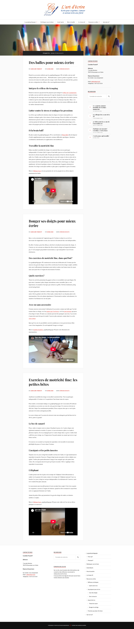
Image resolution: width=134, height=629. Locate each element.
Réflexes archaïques (93, 582)
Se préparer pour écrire (94, 589)
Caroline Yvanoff (36, 69)
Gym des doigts (64, 69)
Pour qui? (90, 556)
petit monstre (67, 311)
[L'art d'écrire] (67, 15)
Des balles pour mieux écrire (51, 62)
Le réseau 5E (81, 22)
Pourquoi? (90, 560)
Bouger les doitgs (93, 607)
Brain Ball (65, 135)
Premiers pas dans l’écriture (95, 611)
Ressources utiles (93, 22)
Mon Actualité (71, 22)
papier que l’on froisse (53, 311)
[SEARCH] (109, 96)
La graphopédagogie (30, 22)
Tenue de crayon (93, 603)
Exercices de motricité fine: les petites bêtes (53, 382)
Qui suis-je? (106, 22)
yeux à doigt (32, 318)
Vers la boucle (93, 596)
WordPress (65, 625)
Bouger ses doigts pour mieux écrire (52, 223)
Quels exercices (93, 585)
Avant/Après (60, 22)
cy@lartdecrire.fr (95, 81)
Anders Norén (82, 625)
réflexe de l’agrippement (69, 92)
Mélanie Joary (37, 171)
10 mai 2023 (50, 232)
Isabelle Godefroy (38, 330)
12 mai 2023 (50, 69)
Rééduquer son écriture (47, 22)
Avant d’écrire (91, 600)
